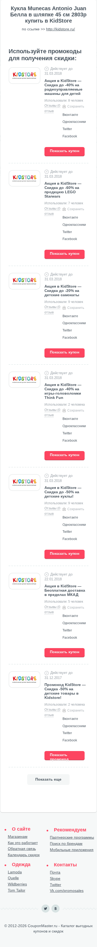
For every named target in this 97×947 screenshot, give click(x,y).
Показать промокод (59, 756)
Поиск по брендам (66, 843)
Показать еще (48, 779)
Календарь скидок (24, 855)
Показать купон (64, 151)
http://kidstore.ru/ (60, 29)
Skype (55, 878)
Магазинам (17, 836)
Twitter (55, 884)
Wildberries (17, 884)
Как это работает (23, 843)
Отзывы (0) (52, 106)
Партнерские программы (72, 837)
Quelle (13, 878)
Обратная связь (22, 848)
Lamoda (15, 872)
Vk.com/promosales (67, 890)
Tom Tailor (16, 890)
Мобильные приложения (71, 850)
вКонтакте (55, 909)
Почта (55, 872)
